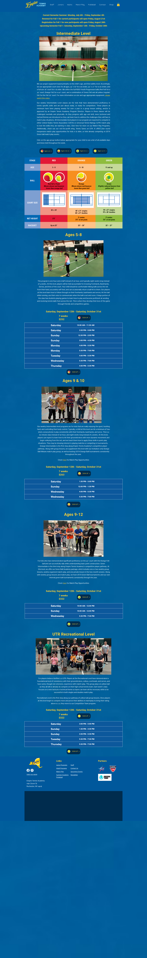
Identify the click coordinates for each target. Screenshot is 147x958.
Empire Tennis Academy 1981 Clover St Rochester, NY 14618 (36, 783)
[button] (118, 4)
